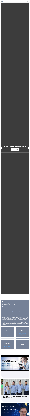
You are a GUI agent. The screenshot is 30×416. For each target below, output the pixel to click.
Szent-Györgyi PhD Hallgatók (7, 333)
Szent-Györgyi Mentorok (22, 333)
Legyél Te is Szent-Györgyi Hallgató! (10, 372)
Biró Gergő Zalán (15, 149)
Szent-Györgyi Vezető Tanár (22, 345)
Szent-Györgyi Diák (7, 331)
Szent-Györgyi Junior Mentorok (22, 334)
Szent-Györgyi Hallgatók (7, 332)
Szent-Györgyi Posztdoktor (7, 334)
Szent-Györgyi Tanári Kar (22, 346)
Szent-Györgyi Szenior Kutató (7, 335)
